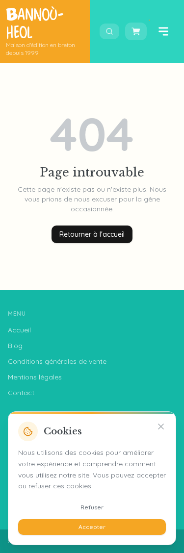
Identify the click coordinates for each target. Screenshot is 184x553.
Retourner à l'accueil (92, 234)
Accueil (19, 330)
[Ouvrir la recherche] (109, 31)
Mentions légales (35, 377)
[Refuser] (161, 426)
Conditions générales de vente (57, 361)
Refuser (92, 507)
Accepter (92, 526)
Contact (21, 392)
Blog (15, 345)
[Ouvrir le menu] (163, 31)
